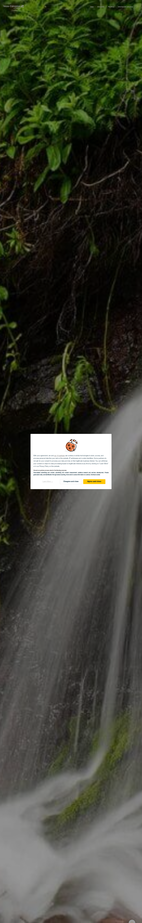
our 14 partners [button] (59, 456)
